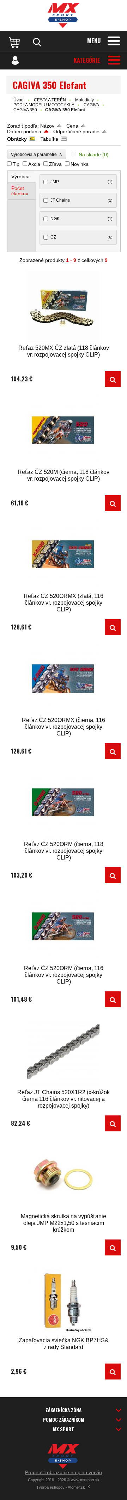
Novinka (80, 164)
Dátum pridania (24, 131)
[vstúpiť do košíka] (15, 42)
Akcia (34, 164)
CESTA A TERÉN (50, 99)
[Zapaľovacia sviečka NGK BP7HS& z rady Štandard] (63, 1299)
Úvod (18, 99)
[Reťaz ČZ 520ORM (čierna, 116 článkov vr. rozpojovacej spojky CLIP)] (63, 927)
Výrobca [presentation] (20, 176)
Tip (16, 164)
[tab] (22, 177)
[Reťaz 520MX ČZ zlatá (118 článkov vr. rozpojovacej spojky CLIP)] (63, 307)
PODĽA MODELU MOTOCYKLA (43, 104)
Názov (47, 126)
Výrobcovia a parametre (36, 154)
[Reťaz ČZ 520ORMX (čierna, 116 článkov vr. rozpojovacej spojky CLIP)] (63, 679)
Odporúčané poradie (76, 131)
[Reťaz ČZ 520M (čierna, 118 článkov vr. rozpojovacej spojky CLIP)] (63, 431)
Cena (72, 126)
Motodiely (84, 99)
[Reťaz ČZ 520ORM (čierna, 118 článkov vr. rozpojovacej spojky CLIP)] (63, 803)
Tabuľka (49, 139)
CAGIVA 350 (25, 109)
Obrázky (17, 139)
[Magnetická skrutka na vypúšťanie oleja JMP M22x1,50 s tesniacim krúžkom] (63, 1175)
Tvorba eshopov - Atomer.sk (61, 1487)
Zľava (55, 164)
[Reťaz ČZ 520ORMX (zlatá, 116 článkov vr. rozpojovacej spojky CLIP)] (63, 555)
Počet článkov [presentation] (19, 190)
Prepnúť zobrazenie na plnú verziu (63, 1472)
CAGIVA (91, 104)
